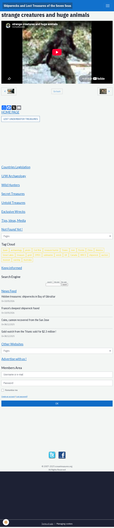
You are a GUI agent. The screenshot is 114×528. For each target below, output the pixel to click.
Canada (73, 255)
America (99, 250)
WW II (83, 255)
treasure (20, 255)
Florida (81, 250)
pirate (27, 250)
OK (57, 403)
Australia (27, 259)
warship (16, 259)
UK (66, 255)
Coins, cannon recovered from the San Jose (25, 320)
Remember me (11, 390)
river (73, 250)
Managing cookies (64, 523)
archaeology (16, 250)
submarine (48, 255)
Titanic (65, 250)
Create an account (8, 396)
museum (6, 259)
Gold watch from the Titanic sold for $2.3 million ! (28, 331)
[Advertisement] (57, 141)
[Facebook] (62, 454)
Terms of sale (47, 523)
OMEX (37, 255)
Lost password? (22, 396)
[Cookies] (6, 522)
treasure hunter (51, 250)
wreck (58, 255)
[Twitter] (52, 454)
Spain (5, 250)
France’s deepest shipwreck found (20, 308)
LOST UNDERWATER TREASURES (20, 119)
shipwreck (93, 255)
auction (104, 255)
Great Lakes (8, 255)
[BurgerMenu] (107, 5)
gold (30, 255)
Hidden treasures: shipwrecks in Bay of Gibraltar (28, 296)
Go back (56, 91)
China (89, 250)
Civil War (37, 250)
